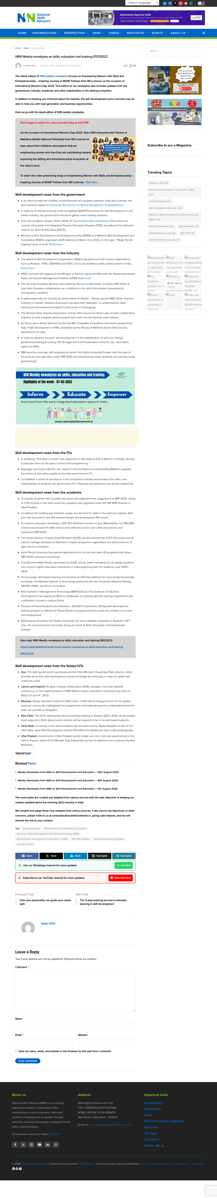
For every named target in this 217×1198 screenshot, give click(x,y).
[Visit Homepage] (34, 17)
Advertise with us (160, 1163)
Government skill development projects (65, 828)
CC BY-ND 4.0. (86, 1164)
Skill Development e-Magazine (164, 1121)
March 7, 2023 (47, 65)
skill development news (162, 233)
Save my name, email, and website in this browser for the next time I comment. (65, 1051)
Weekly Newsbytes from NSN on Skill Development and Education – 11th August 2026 (67, 789)
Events (157, 33)
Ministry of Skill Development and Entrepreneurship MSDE (48, 833)
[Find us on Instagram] (180, 3)
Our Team (150, 1133)
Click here (55, 1134)
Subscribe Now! (122, 878)
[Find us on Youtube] (186, 3)
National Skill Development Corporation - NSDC (42, 839)
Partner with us (154, 1145)
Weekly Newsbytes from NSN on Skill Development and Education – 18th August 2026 (68, 780)
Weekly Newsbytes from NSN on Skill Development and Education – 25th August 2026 (68, 772)
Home (22, 33)
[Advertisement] (77, 437)
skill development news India (165, 208)
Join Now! (125, 865)
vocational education (161, 226)
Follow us (175, 283)
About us (178, 33)
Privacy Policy (198, 1163)
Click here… (92, 182)
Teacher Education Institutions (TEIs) (94, 221)
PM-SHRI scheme (81, 839)
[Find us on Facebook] (170, 3)
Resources (135, 33)
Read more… (56, 244)
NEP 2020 (188, 233)
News (97, 33)
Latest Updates (38, 48)
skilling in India (25, 844)
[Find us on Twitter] (175, 3)
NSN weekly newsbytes (53, 76)
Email (19, 1035)
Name (20, 1019)
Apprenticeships (31, 828)
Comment (22, 967)
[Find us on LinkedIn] (165, 3)
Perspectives (74, 33)
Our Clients (151, 1139)
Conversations (44, 33)
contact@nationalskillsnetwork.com (110, 1125)
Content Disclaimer (180, 1163)
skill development (160, 201)
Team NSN (30, 65)
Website (82, 1035)
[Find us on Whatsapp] (191, 3)
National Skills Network (35, 1164)
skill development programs (109, 839)
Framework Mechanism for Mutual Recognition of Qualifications (86, 205)
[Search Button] (204, 33)
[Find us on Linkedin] (47, 1145)
